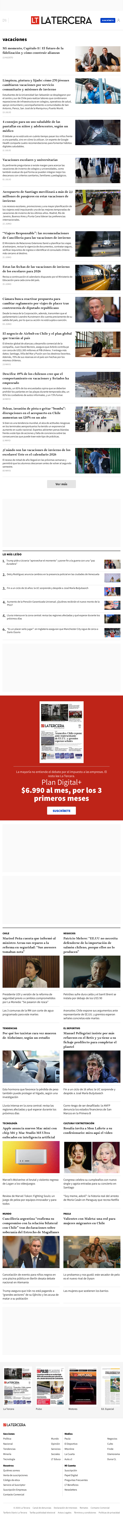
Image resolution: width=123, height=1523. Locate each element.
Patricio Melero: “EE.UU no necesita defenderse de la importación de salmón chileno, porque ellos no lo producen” (90, 945)
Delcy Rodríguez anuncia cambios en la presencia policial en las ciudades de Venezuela (53, 574)
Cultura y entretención (78, 1123)
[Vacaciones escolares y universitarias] (97, 170)
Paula (67, 1213)
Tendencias (10, 1028)
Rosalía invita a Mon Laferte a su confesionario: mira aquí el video (87, 1131)
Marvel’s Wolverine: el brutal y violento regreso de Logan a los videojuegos (31, 1181)
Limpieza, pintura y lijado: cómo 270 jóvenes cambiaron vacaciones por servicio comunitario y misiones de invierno (36, 85)
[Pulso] (50, 1405)
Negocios (69, 933)
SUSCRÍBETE (61, 811)
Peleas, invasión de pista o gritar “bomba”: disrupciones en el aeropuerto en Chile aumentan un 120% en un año (34, 413)
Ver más (61, 484)
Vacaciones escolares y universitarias (30, 160)
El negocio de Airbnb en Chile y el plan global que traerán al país (37, 336)
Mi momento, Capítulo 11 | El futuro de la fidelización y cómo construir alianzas (33, 51)
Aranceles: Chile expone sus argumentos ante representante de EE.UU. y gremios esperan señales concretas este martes (90, 1014)
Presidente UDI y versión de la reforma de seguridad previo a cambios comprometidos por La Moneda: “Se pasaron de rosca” (29, 998)
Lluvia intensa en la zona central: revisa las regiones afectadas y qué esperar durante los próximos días (53, 617)
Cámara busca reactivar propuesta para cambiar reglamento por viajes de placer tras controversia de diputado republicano (36, 304)
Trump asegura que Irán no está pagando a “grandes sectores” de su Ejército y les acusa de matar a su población (31, 1294)
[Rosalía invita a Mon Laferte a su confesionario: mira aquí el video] (91, 1157)
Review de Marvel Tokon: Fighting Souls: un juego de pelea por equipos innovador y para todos (29, 1199)
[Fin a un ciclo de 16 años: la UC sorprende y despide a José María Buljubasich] (112, 591)
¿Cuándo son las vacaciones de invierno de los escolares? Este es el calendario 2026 (36, 452)
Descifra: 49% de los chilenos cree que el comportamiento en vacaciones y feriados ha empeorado (36, 378)
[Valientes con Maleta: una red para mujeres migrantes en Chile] (91, 1252)
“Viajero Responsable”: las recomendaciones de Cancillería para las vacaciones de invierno (37, 236)
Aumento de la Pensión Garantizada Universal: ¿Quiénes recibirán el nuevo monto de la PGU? (53, 603)
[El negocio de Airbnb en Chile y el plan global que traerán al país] (97, 344)
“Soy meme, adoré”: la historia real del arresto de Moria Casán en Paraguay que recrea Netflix (91, 1198)
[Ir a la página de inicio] (61, 20)
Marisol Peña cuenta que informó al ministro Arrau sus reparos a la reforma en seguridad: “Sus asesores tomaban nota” (29, 945)
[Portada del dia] (62, 761)
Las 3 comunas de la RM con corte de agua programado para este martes (28, 1012)
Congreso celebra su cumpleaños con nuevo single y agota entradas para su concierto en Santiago (90, 1183)
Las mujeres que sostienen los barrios (85, 1291)
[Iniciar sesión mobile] (118, 20)
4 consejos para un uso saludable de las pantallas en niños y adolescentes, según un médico (35, 126)
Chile (6, 933)
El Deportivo (71, 1028)
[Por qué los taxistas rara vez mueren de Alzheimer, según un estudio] (31, 1066)
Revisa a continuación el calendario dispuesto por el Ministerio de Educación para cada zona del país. (37, 278)
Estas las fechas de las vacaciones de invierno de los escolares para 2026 (36, 269)
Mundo (7, 1213)
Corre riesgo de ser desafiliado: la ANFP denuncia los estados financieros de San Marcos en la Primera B (87, 1109)
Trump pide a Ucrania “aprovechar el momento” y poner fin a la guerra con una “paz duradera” (50, 562)
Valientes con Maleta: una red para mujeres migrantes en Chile (89, 1221)
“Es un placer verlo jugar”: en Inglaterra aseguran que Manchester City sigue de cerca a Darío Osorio (52, 630)
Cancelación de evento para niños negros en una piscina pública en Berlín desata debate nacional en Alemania (29, 1278)
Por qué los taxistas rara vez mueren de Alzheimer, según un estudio (29, 1036)
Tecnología (10, 1123)
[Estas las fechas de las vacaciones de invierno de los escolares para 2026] (97, 277)
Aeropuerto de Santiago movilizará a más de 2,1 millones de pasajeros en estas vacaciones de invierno (38, 196)
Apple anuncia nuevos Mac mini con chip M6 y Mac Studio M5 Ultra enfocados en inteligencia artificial (30, 1133)
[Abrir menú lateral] (5, 20)
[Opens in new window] (83, 1405)
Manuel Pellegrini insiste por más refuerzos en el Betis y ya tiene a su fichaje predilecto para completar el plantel (90, 1040)
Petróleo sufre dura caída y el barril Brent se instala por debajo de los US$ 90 (89, 996)
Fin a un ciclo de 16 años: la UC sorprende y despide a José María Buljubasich (47, 588)
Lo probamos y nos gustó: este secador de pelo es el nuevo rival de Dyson (91, 1276)
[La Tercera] (17, 1405)
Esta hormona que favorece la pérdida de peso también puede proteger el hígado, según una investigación (30, 1093)
